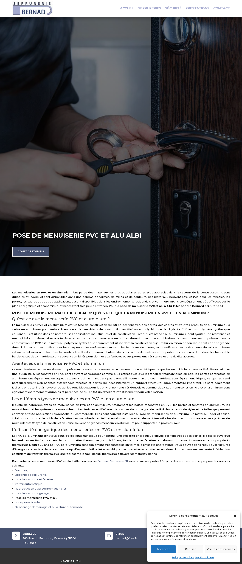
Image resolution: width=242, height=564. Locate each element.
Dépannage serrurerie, (31, 474)
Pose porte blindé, (27, 502)
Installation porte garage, (32, 493)
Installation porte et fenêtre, (34, 479)
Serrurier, (21, 470)
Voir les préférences (221, 549)
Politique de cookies (183, 557)
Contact (221, 8)
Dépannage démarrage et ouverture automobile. (49, 507)
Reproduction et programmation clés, (41, 488)
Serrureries (149, 8)
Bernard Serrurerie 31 (113, 461)
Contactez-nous (31, 251)
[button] (235, 516)
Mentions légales (204, 557)
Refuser (190, 549)
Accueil (127, 8)
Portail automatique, (29, 484)
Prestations (197, 8)
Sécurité (173, 8)
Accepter (163, 549)
